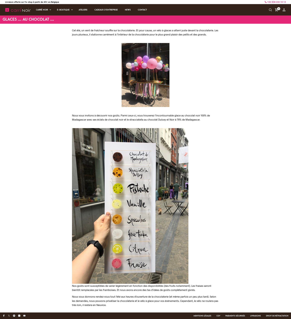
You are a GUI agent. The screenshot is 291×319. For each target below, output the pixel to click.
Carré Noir (42, 10)
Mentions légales (202, 316)
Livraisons (255, 316)
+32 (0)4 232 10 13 (276, 2)
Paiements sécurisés (235, 316)
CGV (218, 316)
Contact (142, 10)
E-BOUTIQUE (63, 10)
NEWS (128, 10)
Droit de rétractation (277, 316)
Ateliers (83, 10)
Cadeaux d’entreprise (106, 10)
